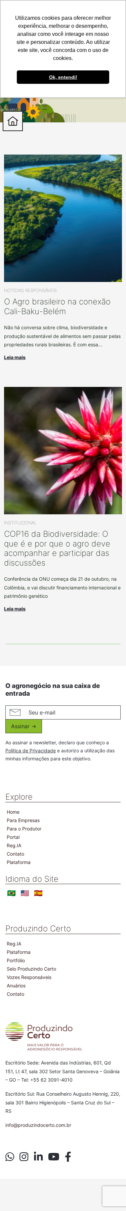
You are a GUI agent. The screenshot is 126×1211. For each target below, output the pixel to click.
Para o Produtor (24, 828)
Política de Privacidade (30, 750)
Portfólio (16, 960)
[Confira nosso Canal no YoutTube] (53, 1157)
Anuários (16, 985)
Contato (15, 854)
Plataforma (19, 862)
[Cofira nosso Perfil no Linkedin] (38, 1157)
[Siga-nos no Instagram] (23, 1157)
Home (13, 812)
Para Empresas (23, 820)
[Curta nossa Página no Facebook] (68, 1157)
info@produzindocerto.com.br (38, 1125)
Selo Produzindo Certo (31, 969)
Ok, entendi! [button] (63, 77)
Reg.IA (14, 845)
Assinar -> (23, 726)
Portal (13, 837)
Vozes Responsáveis (29, 977)
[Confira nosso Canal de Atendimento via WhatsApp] (9, 1157)
